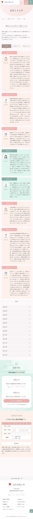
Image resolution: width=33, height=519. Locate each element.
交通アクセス (21, 504)
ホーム (3, 18)
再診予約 (26, 3)
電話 (21, 3)
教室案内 (5, 504)
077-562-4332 (18, 386)
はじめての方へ (21, 501)
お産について (16, 46)
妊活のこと (5, 501)
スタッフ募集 (6, 506)
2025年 (19, 18)
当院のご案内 (6, 499)
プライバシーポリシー (8, 509)
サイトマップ (21, 506)
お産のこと (20, 499)
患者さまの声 (11, 18)
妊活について (26, 46)
